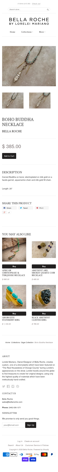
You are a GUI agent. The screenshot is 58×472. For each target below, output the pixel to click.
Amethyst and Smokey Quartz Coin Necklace (43, 273)
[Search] (48, 9)
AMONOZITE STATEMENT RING (11, 318)
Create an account (31, 441)
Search (11, 445)
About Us (19, 445)
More (41, 32)
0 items (24, 4)
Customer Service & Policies (37, 445)
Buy (14, 266)
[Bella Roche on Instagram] (12, 386)
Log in (19, 441)
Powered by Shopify (41, 449)
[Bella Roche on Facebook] (8, 386)
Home (12, 32)
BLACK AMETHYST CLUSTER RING (41, 318)
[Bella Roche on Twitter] (3, 386)
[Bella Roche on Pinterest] (17, 386)
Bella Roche (12, 131)
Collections (26, 32)
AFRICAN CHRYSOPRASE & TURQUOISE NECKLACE (13, 273)
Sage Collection (27, 342)
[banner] (29, 21)
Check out (36, 4)
